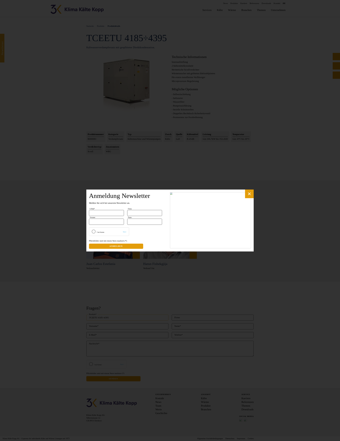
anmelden (116, 246)
